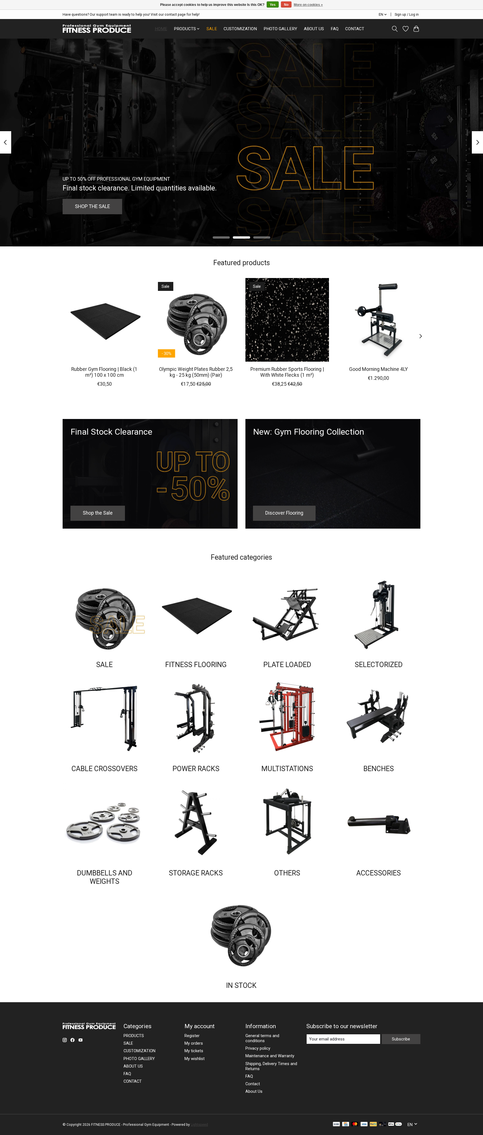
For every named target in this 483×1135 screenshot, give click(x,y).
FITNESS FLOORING (196, 665)
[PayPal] (373, 1124)
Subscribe (401, 1039)
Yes (273, 5)
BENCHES (378, 769)
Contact (252, 1083)
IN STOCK (241, 985)
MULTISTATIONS (287, 769)
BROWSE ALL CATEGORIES (103, 206)
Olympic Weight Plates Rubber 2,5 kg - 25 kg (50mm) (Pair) (196, 372)
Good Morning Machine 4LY (378, 369)
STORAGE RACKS (196, 873)
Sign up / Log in (407, 15)
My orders (193, 1043)
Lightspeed (199, 1125)
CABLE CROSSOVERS (105, 769)
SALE (212, 28)
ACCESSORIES (378, 873)
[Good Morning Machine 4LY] (378, 320)
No (286, 5)
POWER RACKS (195, 769)
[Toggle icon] (395, 29)
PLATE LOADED (287, 665)
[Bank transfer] (336, 1124)
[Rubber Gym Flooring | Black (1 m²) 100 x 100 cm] (104, 320)
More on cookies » (308, 5)
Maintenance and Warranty (269, 1055)
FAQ (334, 28)
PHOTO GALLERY (280, 28)
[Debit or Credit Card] (382, 1124)
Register (192, 1035)
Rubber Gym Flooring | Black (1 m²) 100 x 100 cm (104, 372)
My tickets (193, 1050)
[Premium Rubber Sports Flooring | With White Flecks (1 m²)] (287, 320)
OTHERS (287, 873)
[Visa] (364, 1124)
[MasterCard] (355, 1124)
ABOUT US (314, 28)
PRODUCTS (134, 1035)
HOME (161, 28)
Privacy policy (257, 1048)
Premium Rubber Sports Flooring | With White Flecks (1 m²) (287, 372)
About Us (253, 1091)
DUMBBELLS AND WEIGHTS (104, 877)
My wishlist (194, 1058)
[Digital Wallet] (395, 1124)
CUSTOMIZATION (240, 28)
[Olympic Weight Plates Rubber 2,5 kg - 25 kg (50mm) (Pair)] (196, 320)
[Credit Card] (345, 1124)
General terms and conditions (262, 1038)
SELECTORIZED (378, 665)
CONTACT (354, 28)
